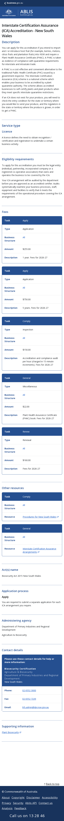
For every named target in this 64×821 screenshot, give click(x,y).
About (6, 797)
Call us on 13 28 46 (27, 815)
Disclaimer (33, 797)
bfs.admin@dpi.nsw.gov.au (35, 707)
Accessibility (50, 797)
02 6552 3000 (29, 690)
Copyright (18, 797)
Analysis (7, 808)
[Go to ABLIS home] (17, 12)
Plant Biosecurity (11, 732)
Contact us (46, 803)
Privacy (6, 803)
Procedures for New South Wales (41, 516)
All (24, 237)
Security (18, 803)
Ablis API (31, 803)
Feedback (20, 808)
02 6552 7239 (29, 698)
